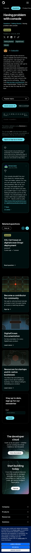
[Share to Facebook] (8, 37)
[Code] (8, 115)
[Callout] (4, 115)
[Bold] (4, 114)
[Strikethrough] (9, 114)
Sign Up (6, 309)
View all (6, 228)
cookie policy (21, 538)
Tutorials (6, 8)
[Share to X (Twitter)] (4, 37)
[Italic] (6, 114)
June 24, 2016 (12, 167)
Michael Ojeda (12, 165)
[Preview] (25, 115)
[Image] (13, 114)
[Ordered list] (24, 114)
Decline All (15, 547)
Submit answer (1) (9, 106)
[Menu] (27, 2)
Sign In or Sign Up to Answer (13, 139)
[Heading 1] (17, 114)
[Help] (26, 115)
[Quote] (26, 114)
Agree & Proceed (15, 544)
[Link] (11, 114)
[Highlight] (15, 114)
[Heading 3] (20, 114)
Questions (16, 8)
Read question (9, 265)
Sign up (15, 488)
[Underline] (8, 114)
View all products (15, 453)
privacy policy (16, 530)
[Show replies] (11, 209)
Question (7, 30)
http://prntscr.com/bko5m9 (15, 82)
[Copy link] (18, 37)
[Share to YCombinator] (15, 37)
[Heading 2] (18, 114)
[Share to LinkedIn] (11, 37)
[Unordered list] (22, 114)
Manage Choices (16, 550)
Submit (10, 418)
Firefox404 (15, 50)
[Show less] (26, 166)
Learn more (8, 345)
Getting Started (16, 23)
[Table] (6, 115)
